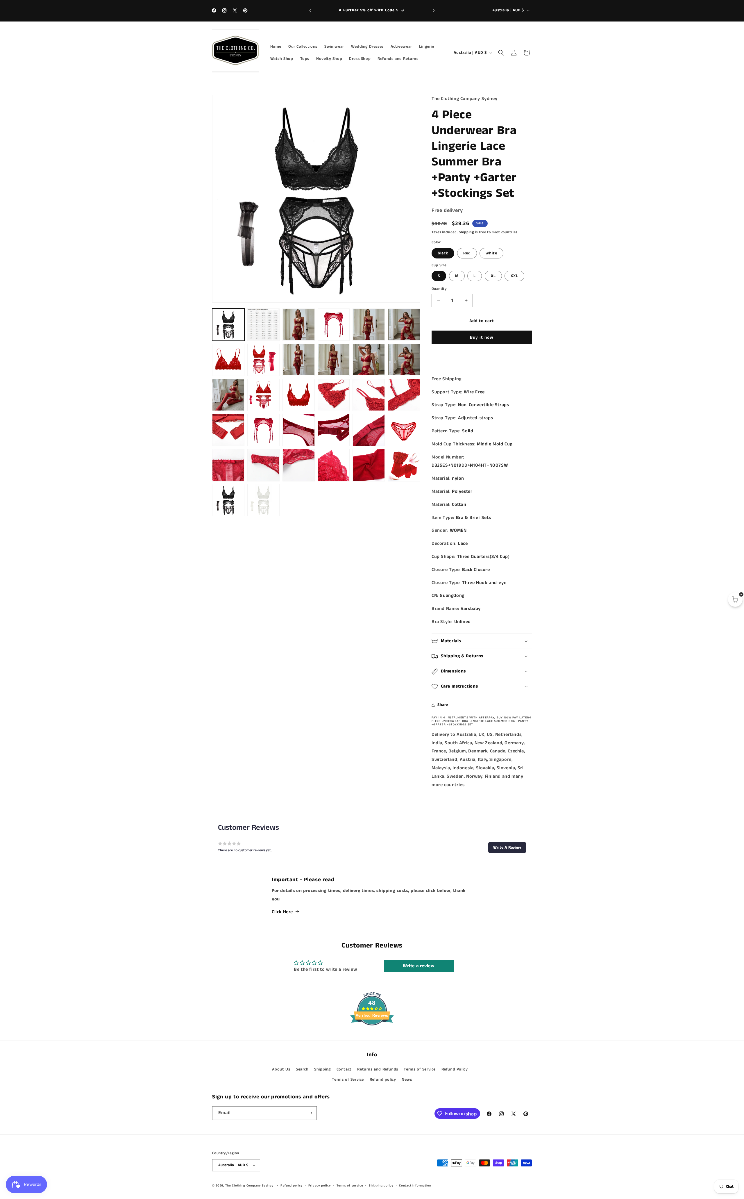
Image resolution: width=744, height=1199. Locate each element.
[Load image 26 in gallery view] (404, 430)
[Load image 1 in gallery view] (228, 324)
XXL (514, 276)
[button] (501, 52)
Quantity (439, 289)
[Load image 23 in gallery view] (298, 430)
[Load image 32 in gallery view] (404, 465)
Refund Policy (454, 1069)
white (491, 253)
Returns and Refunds (377, 1069)
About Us (281, 1069)
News (407, 1079)
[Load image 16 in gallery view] (263, 395)
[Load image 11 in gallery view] (298, 359)
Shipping (466, 232)
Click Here (282, 911)
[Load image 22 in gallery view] (263, 430)
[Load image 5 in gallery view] (334, 324)
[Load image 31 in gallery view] (369, 465)
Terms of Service (420, 1069)
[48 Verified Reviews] (372, 1036)
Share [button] (442, 705)
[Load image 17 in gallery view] (298, 395)
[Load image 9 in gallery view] (228, 359)
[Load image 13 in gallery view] (369, 359)
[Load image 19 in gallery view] (369, 395)
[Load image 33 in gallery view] (228, 500)
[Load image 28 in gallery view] (263, 465)
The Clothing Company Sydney (249, 1185)
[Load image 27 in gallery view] (228, 465)
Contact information (415, 1185)
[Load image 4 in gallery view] (298, 324)
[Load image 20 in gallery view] (404, 395)
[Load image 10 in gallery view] (263, 359)
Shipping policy (381, 1185)
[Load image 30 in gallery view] (334, 465)
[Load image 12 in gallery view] (334, 359)
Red (467, 253)
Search (302, 1069)
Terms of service (350, 1185)
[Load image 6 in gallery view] (369, 324)
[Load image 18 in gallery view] (334, 395)
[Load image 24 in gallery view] (334, 430)
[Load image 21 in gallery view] (228, 430)
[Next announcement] (434, 10)
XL (493, 276)
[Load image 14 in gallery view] (404, 359)
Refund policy (383, 1079)
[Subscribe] (310, 1113)
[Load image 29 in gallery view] (298, 465)
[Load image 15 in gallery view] (228, 395)
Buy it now (481, 337)
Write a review (418, 966)
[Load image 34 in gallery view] (263, 500)
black (443, 253)
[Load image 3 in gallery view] (263, 324)
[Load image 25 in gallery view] (369, 430)
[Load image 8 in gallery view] (404, 324)
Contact (344, 1069)
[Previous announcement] (310, 10)
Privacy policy (319, 1185)
